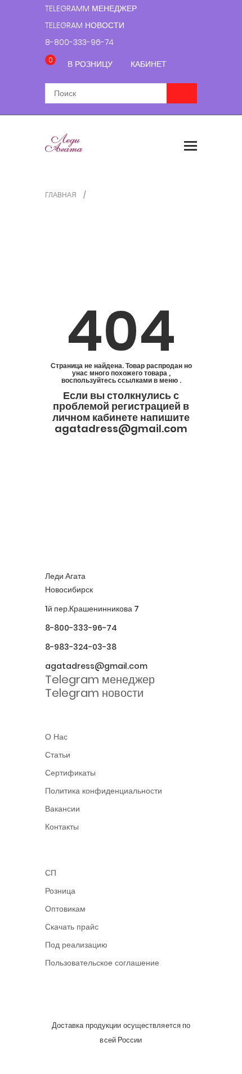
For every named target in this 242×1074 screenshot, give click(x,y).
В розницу (90, 64)
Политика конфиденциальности (103, 790)
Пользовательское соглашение (102, 962)
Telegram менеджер (100, 679)
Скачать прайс (71, 926)
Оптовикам (65, 908)
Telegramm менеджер (91, 8)
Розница (60, 890)
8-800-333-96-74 (79, 42)
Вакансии (62, 808)
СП (50, 872)
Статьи (57, 754)
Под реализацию (76, 944)
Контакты (62, 826)
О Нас (56, 736)
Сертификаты (70, 772)
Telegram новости (84, 25)
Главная (61, 195)
